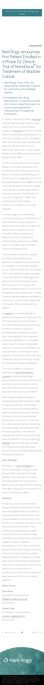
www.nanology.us (23, 466)
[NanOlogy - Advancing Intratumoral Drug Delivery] (11, 6)
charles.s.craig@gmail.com (13, 616)
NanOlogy (36, 119)
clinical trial (18, 130)
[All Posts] (22, 632)
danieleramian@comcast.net (15, 599)
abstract (8, 313)
